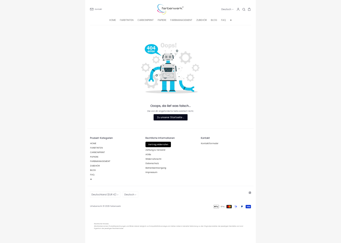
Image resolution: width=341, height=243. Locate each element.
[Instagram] (250, 192)
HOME (112, 20)
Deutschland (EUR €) (104, 194)
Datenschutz (152, 163)
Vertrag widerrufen (158, 144)
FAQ (223, 20)
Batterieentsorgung (155, 167)
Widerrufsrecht (153, 158)
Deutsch (226, 9)
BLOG (214, 20)
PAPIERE (162, 20)
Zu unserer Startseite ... (170, 117)
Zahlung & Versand (155, 149)
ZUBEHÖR (201, 20)
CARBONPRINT (145, 20)
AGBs (148, 154)
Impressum (151, 172)
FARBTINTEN (126, 20)
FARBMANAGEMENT (181, 20)
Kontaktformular (209, 143)
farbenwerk (115, 206)
